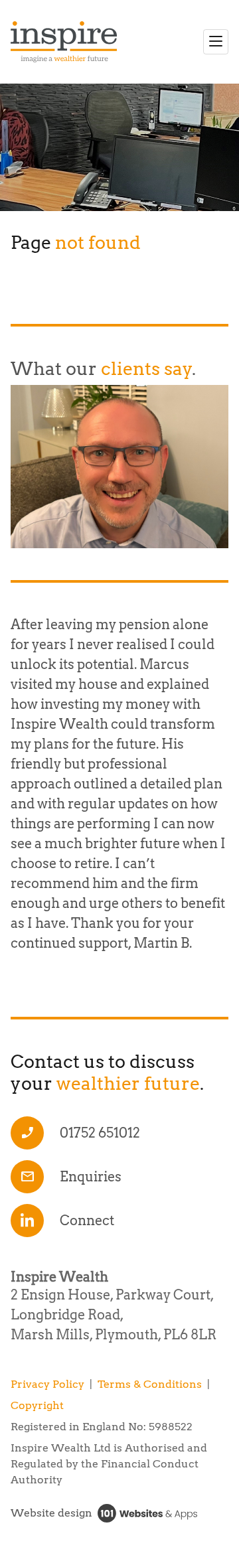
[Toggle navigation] (215, 41)
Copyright (37, 1405)
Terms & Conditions (150, 1384)
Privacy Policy (47, 1384)
